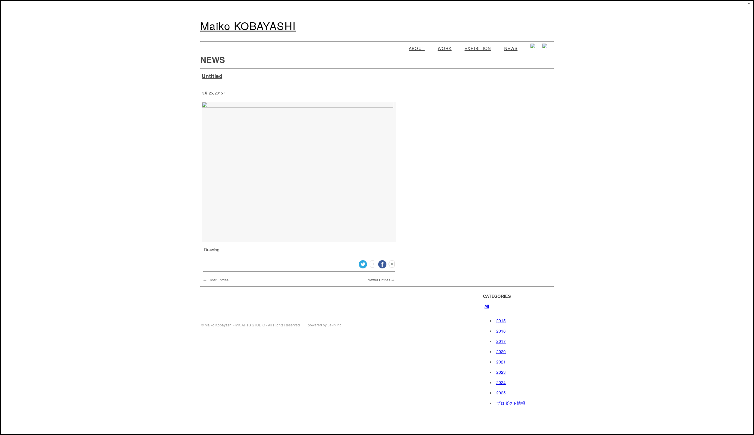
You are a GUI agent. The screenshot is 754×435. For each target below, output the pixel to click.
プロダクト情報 (510, 403)
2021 (501, 362)
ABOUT (417, 48)
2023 (501, 372)
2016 (501, 331)
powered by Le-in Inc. (325, 324)
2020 (501, 351)
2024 (501, 382)
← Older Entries (216, 279)
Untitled (212, 76)
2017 (501, 341)
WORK (445, 48)
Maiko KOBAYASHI (248, 25)
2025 (501, 393)
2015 (501, 320)
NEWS (510, 48)
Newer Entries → (381, 279)
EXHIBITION (477, 48)
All (487, 306)
